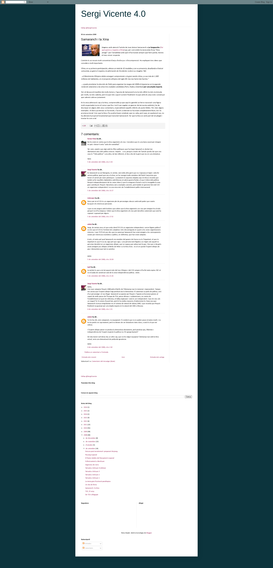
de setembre (90, 448)
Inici (123, 357)
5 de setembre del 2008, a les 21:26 (100, 276)
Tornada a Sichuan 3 (92, 471)
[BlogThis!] (98, 125)
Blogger (149, 533)
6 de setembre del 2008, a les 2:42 (99, 347)
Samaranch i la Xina (92, 488)
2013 (85, 418)
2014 (85, 414)
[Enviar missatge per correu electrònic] (91, 125)
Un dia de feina (91, 485)
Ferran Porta (91, 139)
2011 (85, 425)
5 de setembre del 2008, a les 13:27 (100, 191)
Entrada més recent (89, 357)
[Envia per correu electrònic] (95, 125)
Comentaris (88, 548)
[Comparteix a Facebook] (103, 125)
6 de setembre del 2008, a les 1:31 (99, 309)
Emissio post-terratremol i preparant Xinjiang (101, 451)
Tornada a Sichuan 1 (92, 478)
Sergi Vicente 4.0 (113, 13)
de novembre (91, 442)
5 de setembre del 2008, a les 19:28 (100, 259)
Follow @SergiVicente (89, 28)
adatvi (89, 224)
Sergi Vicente (92, 170)
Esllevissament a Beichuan (95, 461)
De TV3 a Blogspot (91, 495)
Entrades (87, 544)
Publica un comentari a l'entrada (96, 352)
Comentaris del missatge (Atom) (103, 361)
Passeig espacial (91, 455)
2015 (85, 411)
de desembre (91, 438)
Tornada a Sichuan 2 (92, 475)
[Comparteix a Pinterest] (106, 125)
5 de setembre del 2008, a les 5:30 (99, 162)
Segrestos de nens (92, 465)
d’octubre (89, 445)
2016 (85, 407)
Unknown (91, 198)
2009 (85, 432)
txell (89, 267)
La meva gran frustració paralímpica (97, 481)
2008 (85, 435)
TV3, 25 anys (89, 491)
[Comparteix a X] (101, 125)
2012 (85, 421)
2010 (85, 428)
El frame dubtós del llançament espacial (99, 458)
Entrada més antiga (157, 357)
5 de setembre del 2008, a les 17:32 (100, 217)
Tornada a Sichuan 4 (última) (95, 468)
